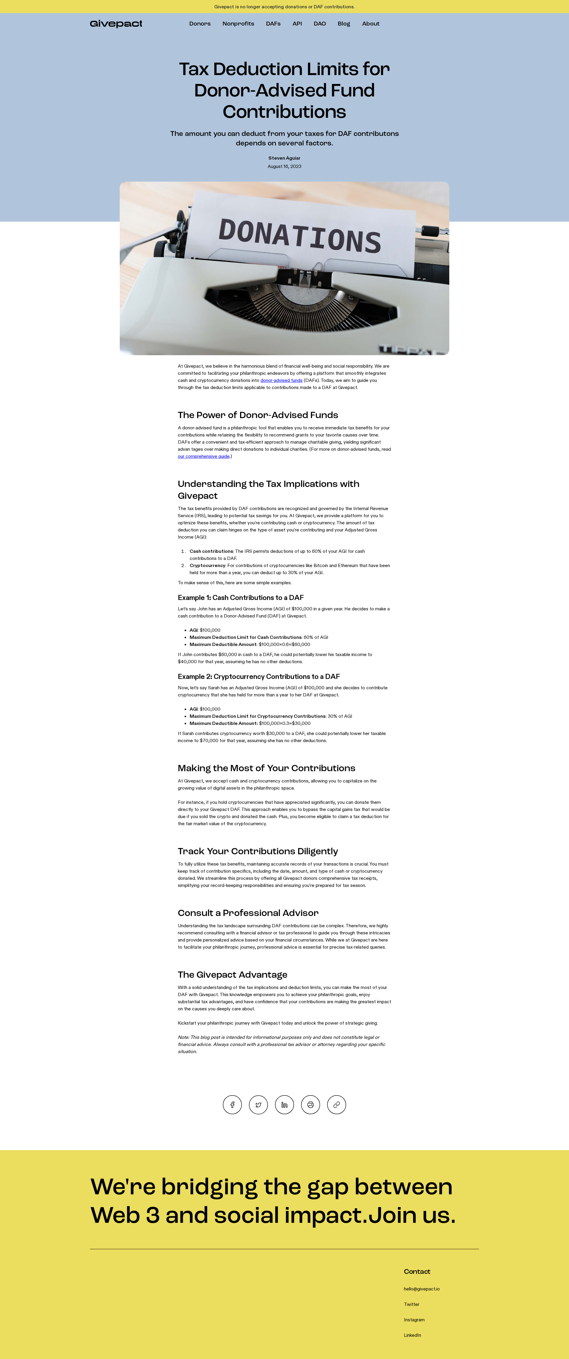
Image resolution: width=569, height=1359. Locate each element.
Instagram (414, 1320)
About (371, 24)
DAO (320, 24)
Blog (344, 24)
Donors (200, 24)
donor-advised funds (281, 380)
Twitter (411, 1304)
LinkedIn (412, 1335)
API (297, 24)
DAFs (273, 24)
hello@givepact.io (422, 1289)
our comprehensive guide (204, 456)
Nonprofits (238, 24)
